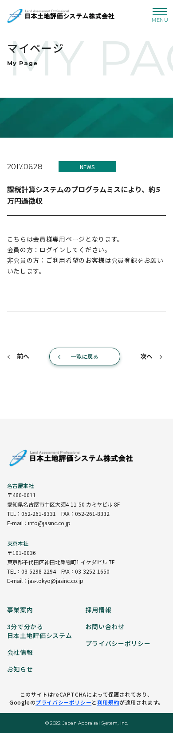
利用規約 (108, 702)
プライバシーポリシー (63, 702)
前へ (23, 356)
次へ (146, 356)
